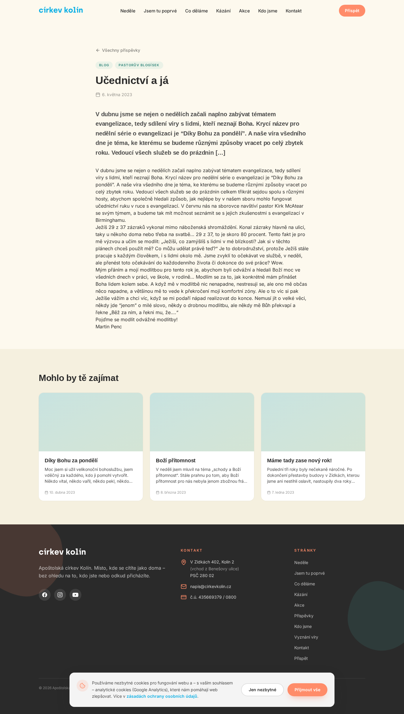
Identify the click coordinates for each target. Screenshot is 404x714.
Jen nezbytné (262, 689)
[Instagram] (60, 595)
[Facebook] (45, 595)
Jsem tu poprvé (160, 11)
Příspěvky (303, 615)
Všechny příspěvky (121, 50)
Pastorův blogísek (139, 65)
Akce (244, 11)
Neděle (127, 11)
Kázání (223, 11)
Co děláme (196, 11)
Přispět (352, 10)
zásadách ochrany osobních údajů (162, 696)
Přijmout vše (307, 689)
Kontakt (294, 11)
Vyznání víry (306, 636)
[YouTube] (75, 595)
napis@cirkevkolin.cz (210, 586)
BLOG (104, 65)
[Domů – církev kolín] (61, 11)
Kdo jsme (267, 11)
